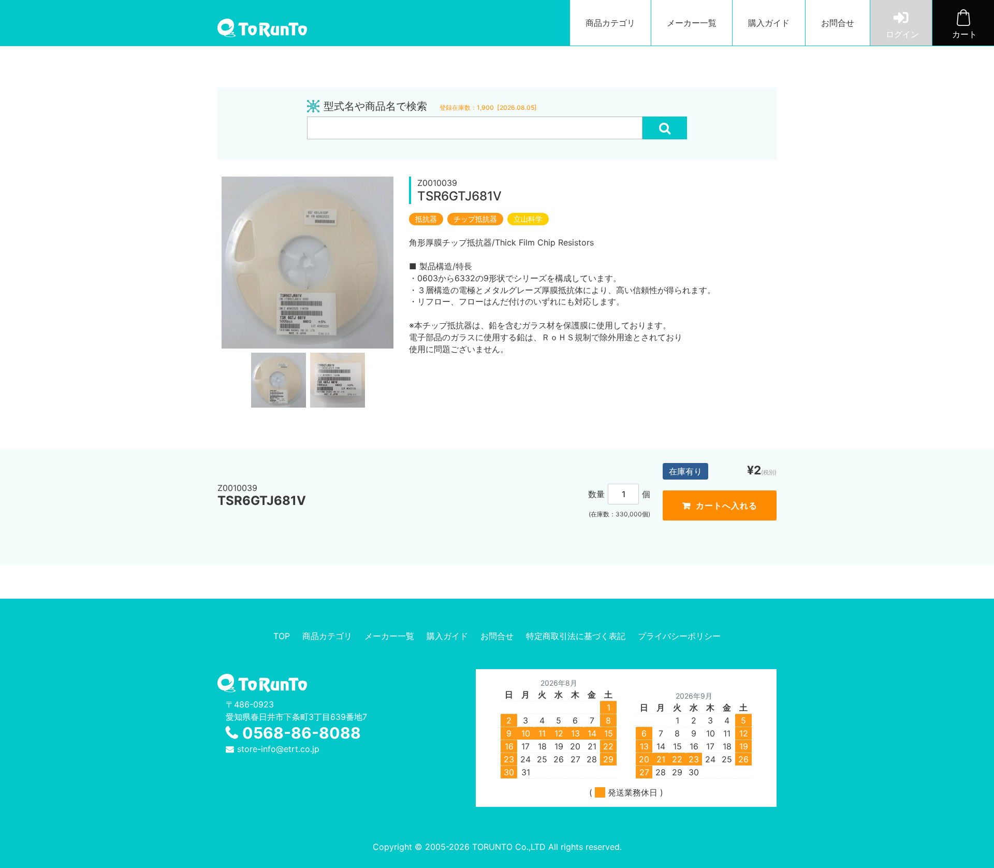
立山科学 (528, 219)
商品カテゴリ (610, 23)
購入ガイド (769, 23)
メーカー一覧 (692, 23)
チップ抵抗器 (475, 219)
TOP (281, 636)
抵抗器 (426, 219)
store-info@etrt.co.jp (278, 749)
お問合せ (837, 23)
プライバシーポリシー (679, 636)
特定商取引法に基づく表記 (575, 636)
